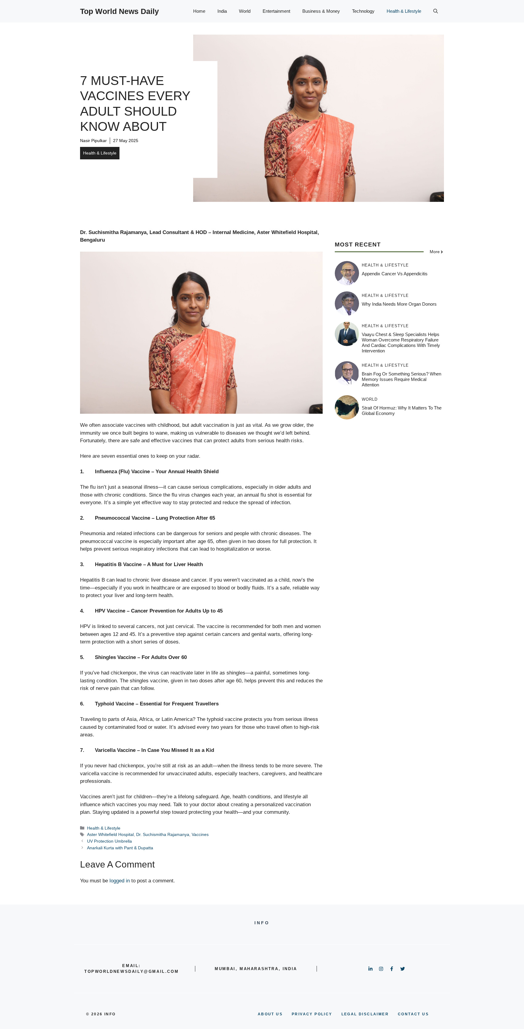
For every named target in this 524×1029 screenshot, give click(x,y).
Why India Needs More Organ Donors (399, 304)
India (222, 11)
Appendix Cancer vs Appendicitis (395, 273)
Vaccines (200, 834)
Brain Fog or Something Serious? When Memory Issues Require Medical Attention (401, 379)
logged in (119, 881)
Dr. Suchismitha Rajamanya (162, 834)
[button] (435, 11)
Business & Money (321, 11)
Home (199, 11)
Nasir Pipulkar (93, 140)
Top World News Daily (119, 11)
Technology (363, 11)
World (244, 11)
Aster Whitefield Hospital (110, 834)
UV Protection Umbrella (109, 841)
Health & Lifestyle (404, 11)
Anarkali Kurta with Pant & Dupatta (120, 847)
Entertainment (276, 11)
